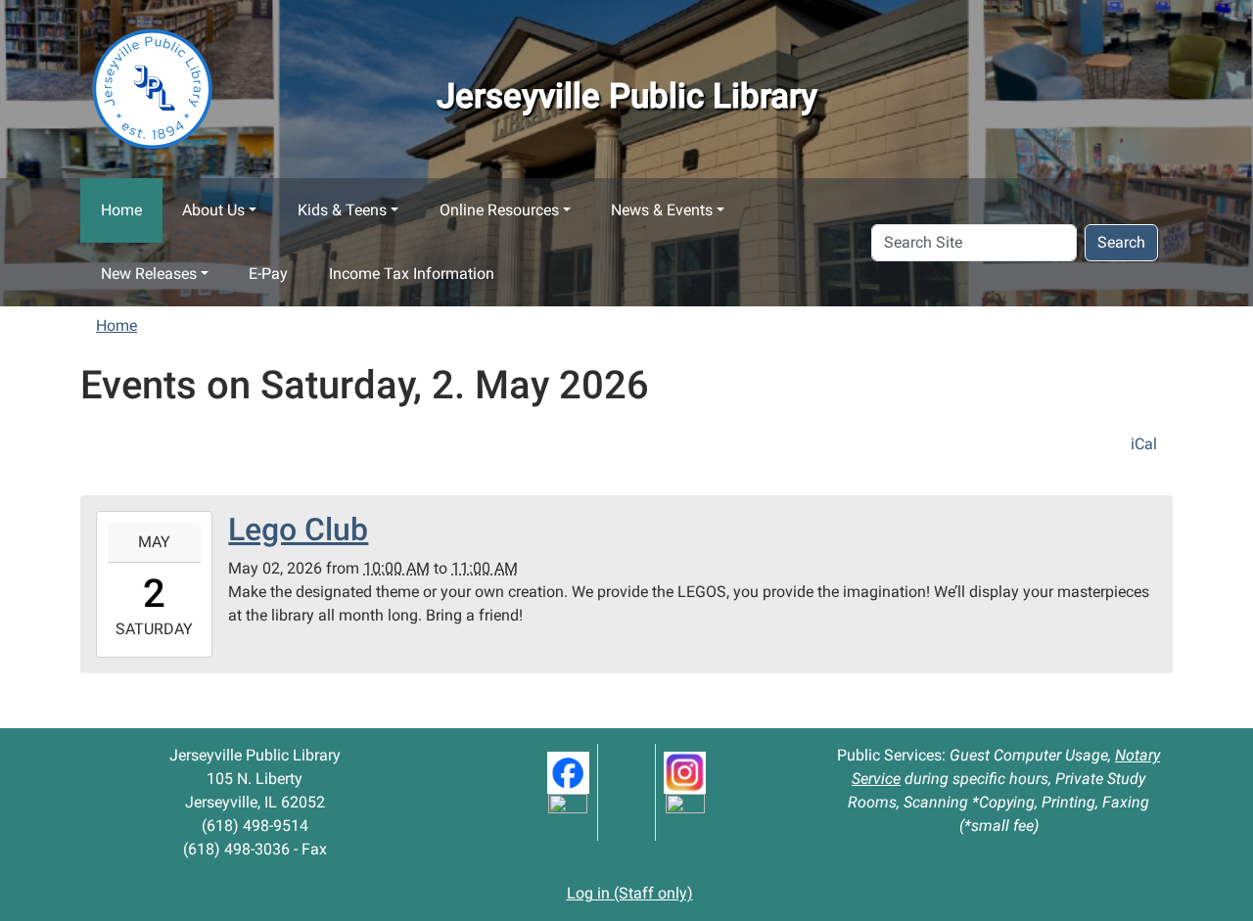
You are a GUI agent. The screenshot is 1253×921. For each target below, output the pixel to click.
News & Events (662, 210)
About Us (213, 210)
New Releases (149, 273)
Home (121, 210)
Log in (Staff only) (630, 893)
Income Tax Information (411, 273)
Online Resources (499, 210)
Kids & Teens (342, 210)
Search (1121, 242)
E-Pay (268, 273)
